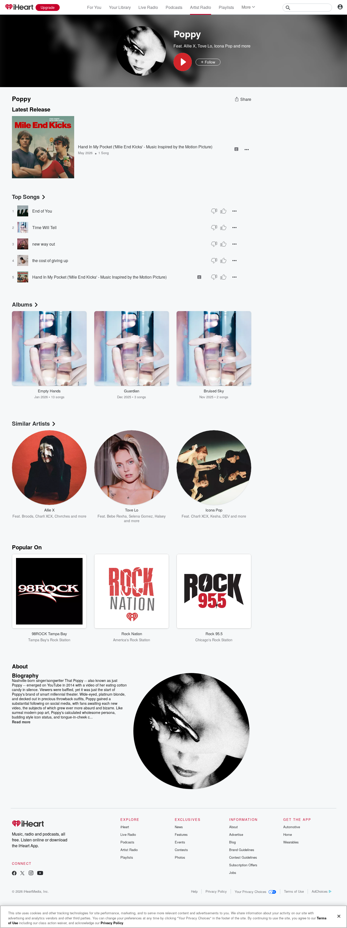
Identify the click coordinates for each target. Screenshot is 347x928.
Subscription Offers (243, 864)
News (179, 826)
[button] (183, 62)
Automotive (291, 826)
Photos (180, 857)
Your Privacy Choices (250, 891)
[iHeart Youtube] (40, 873)
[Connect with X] (22, 873)
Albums (22, 304)
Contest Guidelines (243, 857)
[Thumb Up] (223, 211)
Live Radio (148, 7)
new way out (43, 244)
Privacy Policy (216, 891)
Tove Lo (205, 46)
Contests (181, 849)
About (233, 826)
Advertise (236, 834)
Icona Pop (223, 46)
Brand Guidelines (241, 849)
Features (181, 834)
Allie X (190, 46)
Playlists (226, 7)
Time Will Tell (44, 227)
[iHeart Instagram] (31, 873)
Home (287, 834)
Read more (21, 721)
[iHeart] (19, 7)
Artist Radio (200, 7)
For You (94, 7)
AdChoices (320, 891)
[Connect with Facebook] (14, 873)
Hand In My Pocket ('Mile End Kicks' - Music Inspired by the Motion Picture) (145, 147)
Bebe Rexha (117, 516)
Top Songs (26, 197)
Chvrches (62, 516)
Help (194, 891)
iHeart (124, 826)
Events (180, 842)
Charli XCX (44, 516)
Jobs (232, 872)
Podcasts (174, 7)
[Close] (338, 916)
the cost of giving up (50, 260)
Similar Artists (31, 423)
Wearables (291, 842)
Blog (232, 842)
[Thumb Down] (214, 211)
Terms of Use (294, 891)
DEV (226, 516)
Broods (27, 516)
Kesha (215, 516)
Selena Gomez (141, 516)
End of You (42, 211)
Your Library (120, 7)
